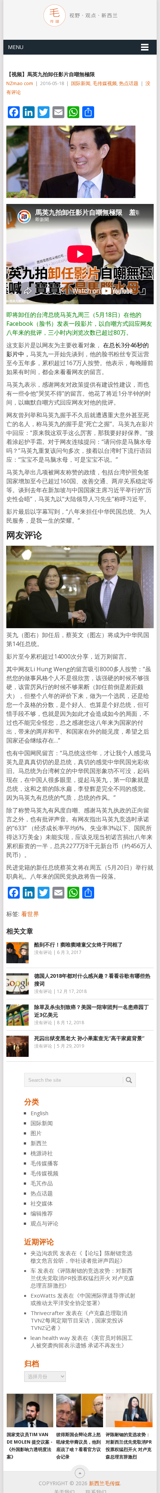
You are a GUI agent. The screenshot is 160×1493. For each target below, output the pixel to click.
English (39, 1113)
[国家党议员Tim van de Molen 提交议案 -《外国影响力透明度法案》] (30, 1410)
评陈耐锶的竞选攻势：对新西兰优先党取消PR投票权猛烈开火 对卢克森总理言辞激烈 (82, 1278)
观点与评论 (44, 1223)
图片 (36, 1133)
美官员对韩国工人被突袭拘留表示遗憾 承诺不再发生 (82, 1341)
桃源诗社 (42, 1153)
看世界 (30, 914)
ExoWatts (43, 1295)
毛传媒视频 (105, 83)
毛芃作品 (42, 1183)
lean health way (50, 1337)
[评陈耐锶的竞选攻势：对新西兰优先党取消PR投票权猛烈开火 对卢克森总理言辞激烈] (129, 1410)
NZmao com (19, 83)
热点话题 (128, 83)
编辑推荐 (42, 1213)
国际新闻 (80, 83)
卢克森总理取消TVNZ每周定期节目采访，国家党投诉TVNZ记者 (79, 1320)
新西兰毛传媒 (104, 1483)
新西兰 (39, 1143)
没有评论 (43, 952)
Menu (15, 47)
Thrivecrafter (47, 1313)
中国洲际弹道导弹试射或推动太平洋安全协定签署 (83, 1299)
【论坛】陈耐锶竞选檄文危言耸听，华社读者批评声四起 (81, 1256)
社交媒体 (42, 1203)
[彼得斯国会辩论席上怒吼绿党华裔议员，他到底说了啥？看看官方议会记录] (79, 1410)
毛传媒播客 (44, 1163)
